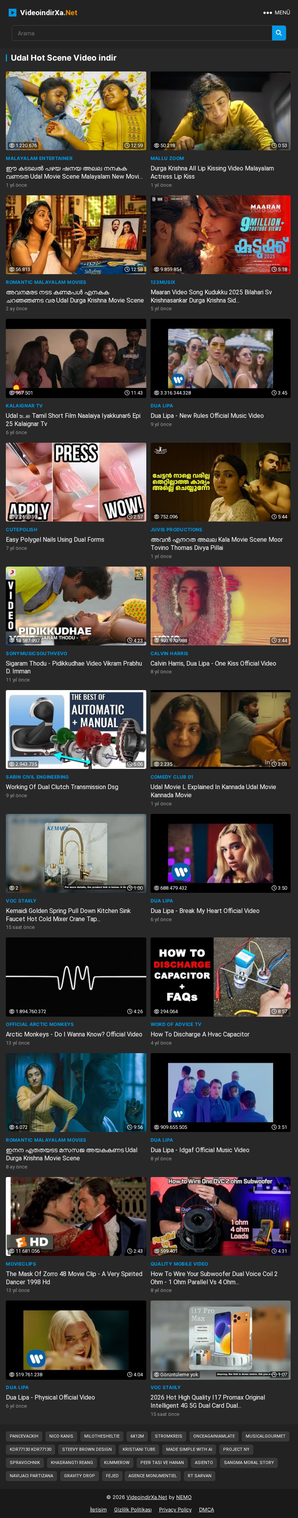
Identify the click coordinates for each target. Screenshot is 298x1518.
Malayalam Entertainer (39, 158)
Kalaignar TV (24, 406)
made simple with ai (189, 1449)
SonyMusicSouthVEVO (36, 653)
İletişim (98, 1509)
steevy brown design (87, 1449)
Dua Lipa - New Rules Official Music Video (207, 415)
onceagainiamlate (214, 1436)
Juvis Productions (177, 529)
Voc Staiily (21, 901)
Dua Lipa (162, 406)
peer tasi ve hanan (162, 1462)
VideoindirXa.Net (146, 1497)
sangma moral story (249, 1462)
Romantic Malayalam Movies (46, 282)
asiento (204, 1462)
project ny (236, 1449)
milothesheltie (102, 1436)
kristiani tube (139, 1449)
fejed (112, 1475)
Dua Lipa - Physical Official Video (50, 1397)
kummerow (117, 1462)
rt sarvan (199, 1475)
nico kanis (61, 1436)
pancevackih (24, 1436)
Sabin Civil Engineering (37, 777)
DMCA (206, 1509)
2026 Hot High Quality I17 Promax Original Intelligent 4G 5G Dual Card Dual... (208, 1401)
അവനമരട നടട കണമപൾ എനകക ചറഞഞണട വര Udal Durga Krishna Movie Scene (75, 296)
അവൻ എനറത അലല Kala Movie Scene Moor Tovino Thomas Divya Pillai (217, 543)
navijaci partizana (31, 1475)
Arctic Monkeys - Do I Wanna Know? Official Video (74, 1034)
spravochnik (25, 1462)
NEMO (184, 1497)
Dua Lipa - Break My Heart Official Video (205, 911)
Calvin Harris (170, 653)
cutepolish (21, 529)
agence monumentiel (152, 1475)
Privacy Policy (175, 1509)
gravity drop (79, 1475)
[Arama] (279, 33)
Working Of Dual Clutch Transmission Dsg (62, 787)
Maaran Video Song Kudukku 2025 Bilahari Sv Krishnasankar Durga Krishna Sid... (211, 296)
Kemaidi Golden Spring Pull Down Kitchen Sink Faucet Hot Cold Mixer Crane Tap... (68, 915)
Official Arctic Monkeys (40, 1024)
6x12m (137, 1436)
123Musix (163, 282)
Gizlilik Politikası (133, 1509)
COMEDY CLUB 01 (172, 777)
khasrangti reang (72, 1462)
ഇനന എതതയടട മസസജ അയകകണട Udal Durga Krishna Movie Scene (71, 1154)
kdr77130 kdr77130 (30, 1449)
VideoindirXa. (48, 12)
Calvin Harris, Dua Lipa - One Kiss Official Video (213, 663)
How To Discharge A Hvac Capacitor (200, 1034)
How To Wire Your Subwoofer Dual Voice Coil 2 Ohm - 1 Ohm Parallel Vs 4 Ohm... (214, 1278)
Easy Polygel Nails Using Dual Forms (55, 539)
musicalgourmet (266, 1436)
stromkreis (168, 1436)
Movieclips (21, 1264)
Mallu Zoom (167, 158)
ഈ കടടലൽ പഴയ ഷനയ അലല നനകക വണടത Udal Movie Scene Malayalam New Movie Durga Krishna (74, 176)
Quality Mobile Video (179, 1264)
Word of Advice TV (176, 1024)
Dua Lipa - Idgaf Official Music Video (200, 1150)
